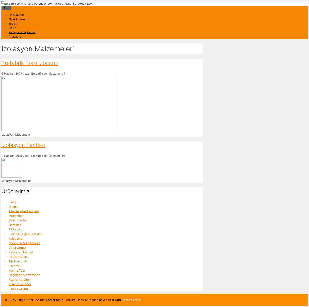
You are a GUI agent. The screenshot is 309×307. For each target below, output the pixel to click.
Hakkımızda (16, 15)
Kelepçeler (16, 238)
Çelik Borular (18, 220)
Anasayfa (15, 36)
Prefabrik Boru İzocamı (29, 63)
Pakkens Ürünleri (21, 252)
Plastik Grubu (18, 289)
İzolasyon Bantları (23, 145)
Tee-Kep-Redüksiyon (24, 211)
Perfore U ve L (19, 257)
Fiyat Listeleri (18, 19)
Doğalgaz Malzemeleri (24, 275)
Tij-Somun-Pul (19, 261)
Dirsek (13, 206)
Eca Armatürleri (20, 279)
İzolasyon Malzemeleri (16, 134)
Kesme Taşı (17, 270)
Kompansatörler (20, 284)
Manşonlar (16, 216)
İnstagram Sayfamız (22, 32)
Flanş (12, 202)
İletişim (13, 23)
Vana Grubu (17, 247)
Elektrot (14, 266)
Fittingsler (16, 229)
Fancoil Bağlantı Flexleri (25, 234)
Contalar (15, 225)
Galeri (12, 28)
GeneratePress (131, 300)
